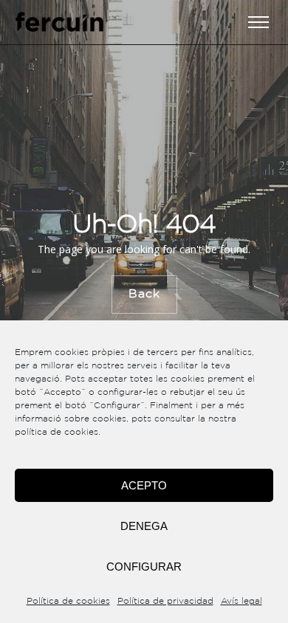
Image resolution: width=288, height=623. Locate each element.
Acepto (144, 485)
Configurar (144, 566)
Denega (144, 526)
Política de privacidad (165, 601)
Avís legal (241, 601)
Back (144, 294)
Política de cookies (68, 601)
